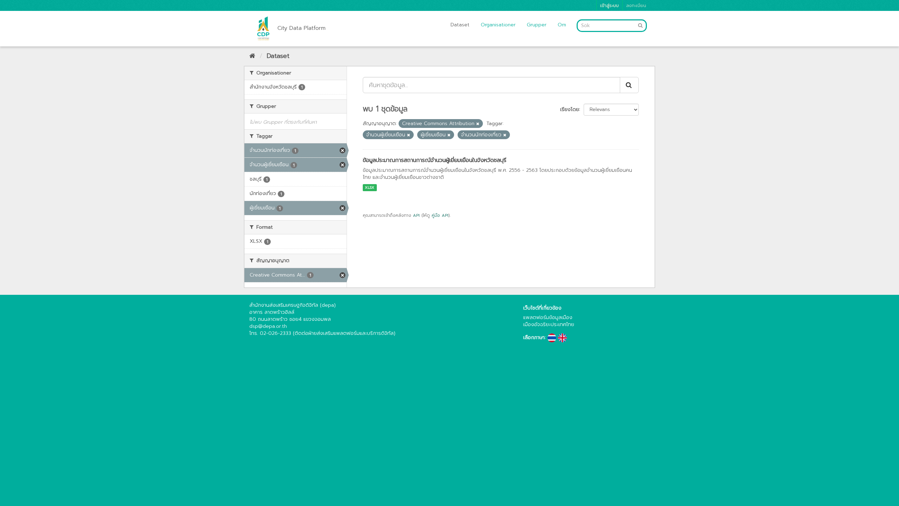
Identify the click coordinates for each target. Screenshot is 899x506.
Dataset (460, 24)
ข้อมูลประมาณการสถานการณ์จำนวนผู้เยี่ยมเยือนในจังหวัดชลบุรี (434, 160)
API (416, 215)
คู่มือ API (440, 215)
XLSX (369, 187)
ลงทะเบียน (636, 5)
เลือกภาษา (534, 337)
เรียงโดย (569, 109)
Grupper (536, 24)
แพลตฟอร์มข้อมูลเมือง (547, 317)
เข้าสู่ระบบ (609, 5)
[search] (629, 85)
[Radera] (477, 124)
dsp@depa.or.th (268, 326)
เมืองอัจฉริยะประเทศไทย (548, 324)
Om (562, 24)
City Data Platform (301, 28)
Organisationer (498, 24)
